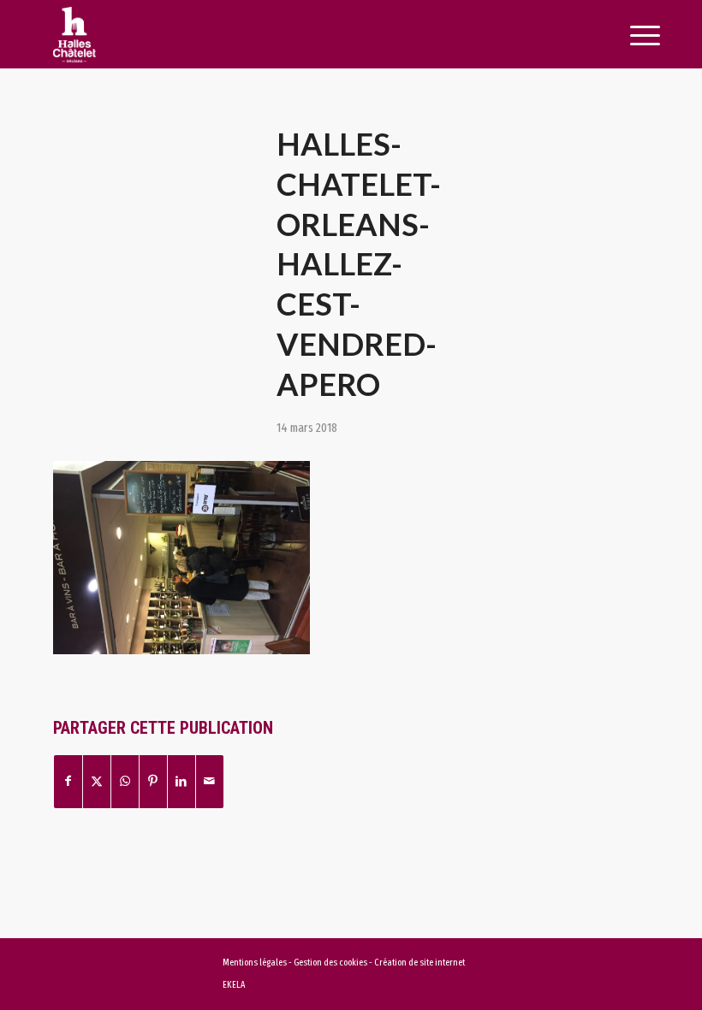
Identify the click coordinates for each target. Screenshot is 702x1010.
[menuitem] (626, 36)
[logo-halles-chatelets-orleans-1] (292, 34)
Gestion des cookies (331, 962)
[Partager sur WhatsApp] (125, 781)
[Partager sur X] (96, 781)
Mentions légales (255, 962)
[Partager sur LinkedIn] (181, 781)
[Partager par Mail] (209, 781)
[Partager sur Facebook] (68, 781)
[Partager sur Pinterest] (153, 781)
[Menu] (626, 36)
